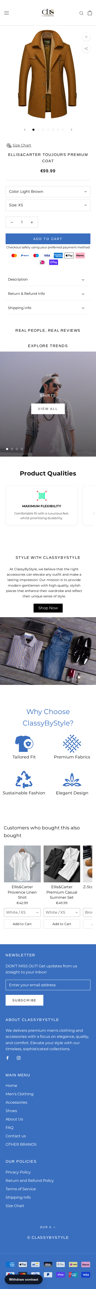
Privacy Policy (18, 1172)
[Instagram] (19, 1058)
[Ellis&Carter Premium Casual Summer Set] (62, 864)
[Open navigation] (6, 13)
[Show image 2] (38, 130)
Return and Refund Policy (30, 1180)
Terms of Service (21, 1189)
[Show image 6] (58, 130)
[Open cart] (90, 13)
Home (11, 1085)
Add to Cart (22, 924)
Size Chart (15, 1206)
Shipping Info (19, 308)
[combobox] (22, 912)
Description (18, 279)
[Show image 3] (43, 130)
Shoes (11, 1111)
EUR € (45, 1227)
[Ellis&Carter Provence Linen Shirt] (22, 864)
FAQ (9, 1127)
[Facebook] (7, 1058)
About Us (14, 1119)
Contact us (16, 1136)
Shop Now (48, 608)
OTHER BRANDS (21, 1144)
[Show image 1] (33, 130)
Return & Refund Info (26, 293)
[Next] (71, 130)
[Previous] (24, 130)
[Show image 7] (63, 130)
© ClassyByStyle (48, 1238)
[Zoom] (86, 37)
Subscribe (24, 1000)
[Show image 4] (48, 130)
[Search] (81, 13)
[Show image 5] (53, 130)
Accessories (16, 1102)
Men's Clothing (20, 1094)
